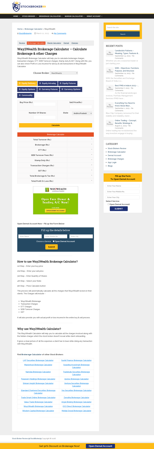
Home (15, 16)
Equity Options (28, 89)
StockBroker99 (25, 33)
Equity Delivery (29, 83)
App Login (112, 162)
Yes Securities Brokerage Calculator (76, 390)
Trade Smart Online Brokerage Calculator (38, 397)
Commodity (27, 95)
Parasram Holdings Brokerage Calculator (38, 379)
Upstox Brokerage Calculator (76, 379)
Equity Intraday (49, 83)
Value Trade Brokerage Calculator (38, 402)
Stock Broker (28, 16)
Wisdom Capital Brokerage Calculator (38, 411)
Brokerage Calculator (50, 16)
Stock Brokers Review (117, 148)
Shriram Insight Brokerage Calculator (38, 383)
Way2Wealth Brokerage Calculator (38, 406)
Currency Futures (50, 89)
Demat (66, 43)
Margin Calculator (74, 16)
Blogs (110, 166)
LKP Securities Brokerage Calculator (38, 360)
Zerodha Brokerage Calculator (76, 397)
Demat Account (94, 16)
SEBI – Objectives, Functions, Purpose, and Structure (127, 69)
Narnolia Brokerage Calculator (38, 372)
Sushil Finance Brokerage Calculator (76, 360)
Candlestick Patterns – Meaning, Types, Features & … (127, 52)
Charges (74, 43)
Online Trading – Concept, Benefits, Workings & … (126, 121)
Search (122, 34)
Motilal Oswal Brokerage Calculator (76, 411)
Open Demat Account (100, 446)
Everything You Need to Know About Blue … (125, 104)
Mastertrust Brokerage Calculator (38, 365)
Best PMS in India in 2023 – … (127, 86)
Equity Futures (69, 83)
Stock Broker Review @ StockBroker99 (27, 438)
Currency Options (72, 89)
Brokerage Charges (116, 159)
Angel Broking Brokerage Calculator (76, 402)
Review (22, 43)
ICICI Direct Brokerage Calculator (76, 406)
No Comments (60, 33)
